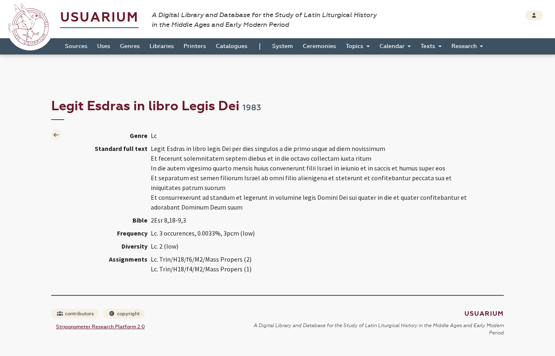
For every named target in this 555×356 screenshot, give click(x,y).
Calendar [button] (392, 46)
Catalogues (231, 46)
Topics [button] (355, 46)
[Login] (534, 15)
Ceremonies (319, 46)
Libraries (162, 46)
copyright (128, 314)
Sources (76, 46)
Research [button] (465, 46)
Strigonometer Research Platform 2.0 (100, 327)
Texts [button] (429, 46)
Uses (103, 46)
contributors (79, 314)
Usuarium (99, 17)
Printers (195, 46)
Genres (130, 46)
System (282, 46)
